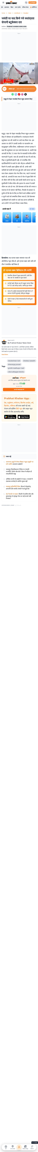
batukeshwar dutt (14, 361)
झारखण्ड (7, 7)
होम (2, 7)
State (9, 13)
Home (3, 13)
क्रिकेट (6, 405)
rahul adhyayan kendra (16, 372)
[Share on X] (25, 94)
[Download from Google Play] (10, 417)
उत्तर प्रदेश (18, 7)
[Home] (11, 2)
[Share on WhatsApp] (12, 94)
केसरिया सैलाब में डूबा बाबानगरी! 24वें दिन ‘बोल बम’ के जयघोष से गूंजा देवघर (20, 276)
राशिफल (12, 405)
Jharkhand (17, 13)
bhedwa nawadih (29, 361)
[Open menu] (3, 2)
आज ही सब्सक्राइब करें (19, 389)
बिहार (12, 7)
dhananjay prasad (14, 364)
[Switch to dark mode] (26, 2)
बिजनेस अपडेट (25, 402)
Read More (5, 354)
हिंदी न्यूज (19, 408)
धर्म (32, 402)
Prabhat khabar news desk (17, 26)
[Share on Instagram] (22, 94)
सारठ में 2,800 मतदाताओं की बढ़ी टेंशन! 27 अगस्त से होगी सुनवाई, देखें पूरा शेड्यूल (20, 292)
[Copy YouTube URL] (19, 94)
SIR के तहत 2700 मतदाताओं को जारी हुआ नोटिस (20, 300)
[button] (19, 73)
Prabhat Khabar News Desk (20, 343)
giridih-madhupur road (16, 368)
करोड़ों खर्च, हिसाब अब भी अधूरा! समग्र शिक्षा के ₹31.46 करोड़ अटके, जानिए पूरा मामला (20, 284)
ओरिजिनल (34, 7)
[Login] (19, 1147)
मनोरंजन (16, 402)
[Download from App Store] (24, 417)
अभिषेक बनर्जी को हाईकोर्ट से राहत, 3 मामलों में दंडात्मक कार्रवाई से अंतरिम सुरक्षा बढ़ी (19, 480)
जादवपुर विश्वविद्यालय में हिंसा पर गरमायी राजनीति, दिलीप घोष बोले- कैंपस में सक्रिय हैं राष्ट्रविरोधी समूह (19, 471)
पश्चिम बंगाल (25, 7)
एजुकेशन (10, 402)
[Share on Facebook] (16, 94)
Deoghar (25, 13)
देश (5, 402)
